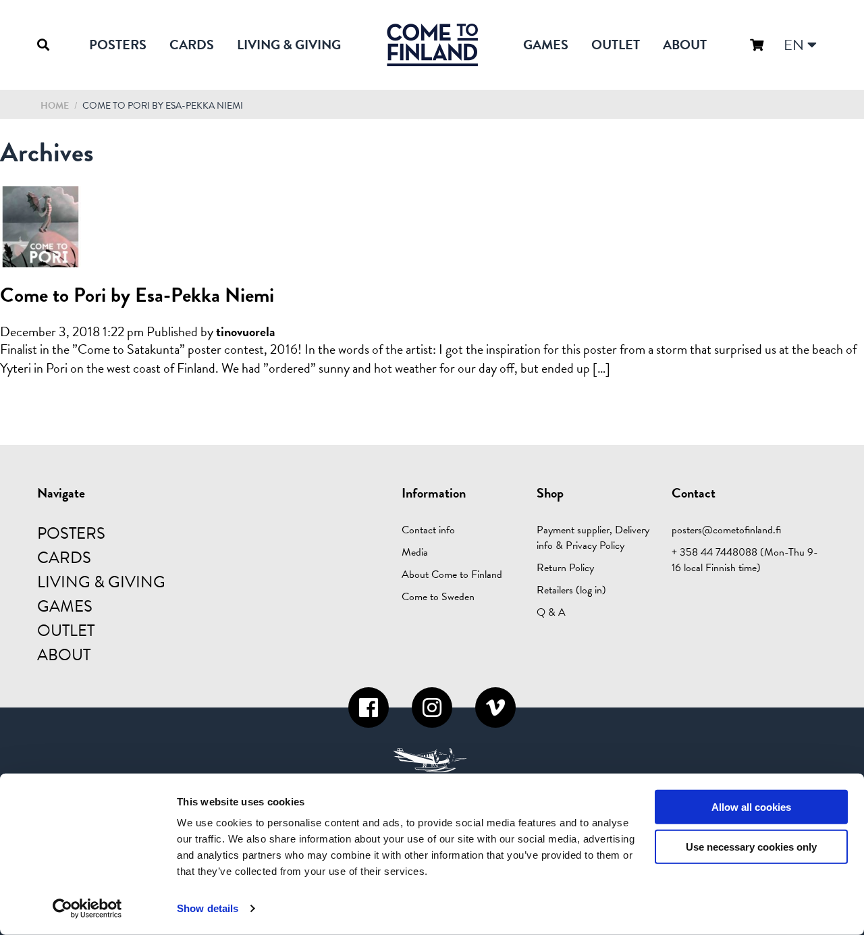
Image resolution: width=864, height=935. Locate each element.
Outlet (615, 44)
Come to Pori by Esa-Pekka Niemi (137, 295)
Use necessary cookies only (751, 847)
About (685, 44)
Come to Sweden (438, 597)
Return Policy (565, 568)
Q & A (551, 612)
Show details (207, 908)
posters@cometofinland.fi (726, 530)
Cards (191, 44)
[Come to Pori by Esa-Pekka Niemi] (40, 259)
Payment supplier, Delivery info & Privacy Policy (593, 538)
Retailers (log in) (571, 590)
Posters (117, 44)
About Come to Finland (452, 574)
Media (415, 552)
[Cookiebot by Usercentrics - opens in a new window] (87, 909)
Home (54, 106)
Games (545, 44)
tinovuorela (245, 331)
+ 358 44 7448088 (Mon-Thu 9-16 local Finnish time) (745, 560)
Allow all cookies (751, 807)
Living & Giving (289, 44)
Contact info (428, 530)
